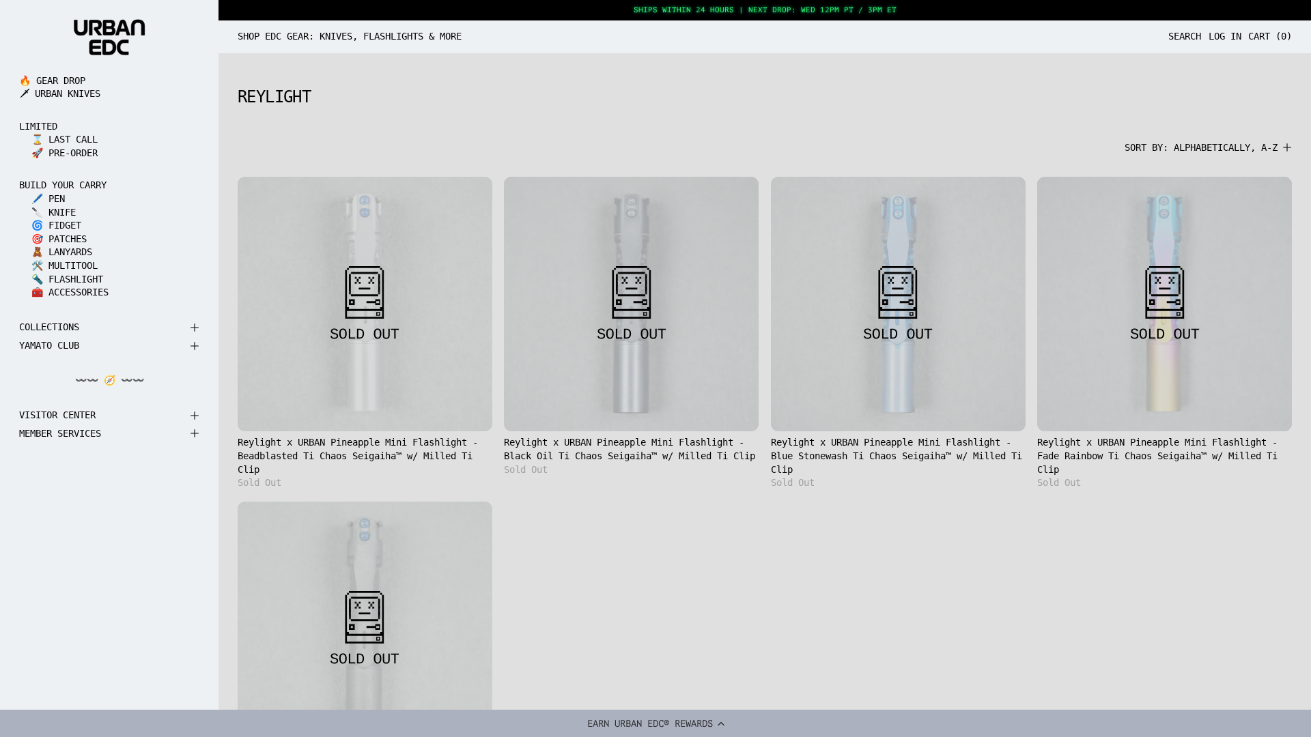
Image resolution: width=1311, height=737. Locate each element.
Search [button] (1184, 36)
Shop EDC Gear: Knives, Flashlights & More (350, 36)
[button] (655, 723)
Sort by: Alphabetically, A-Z (1201, 147)
